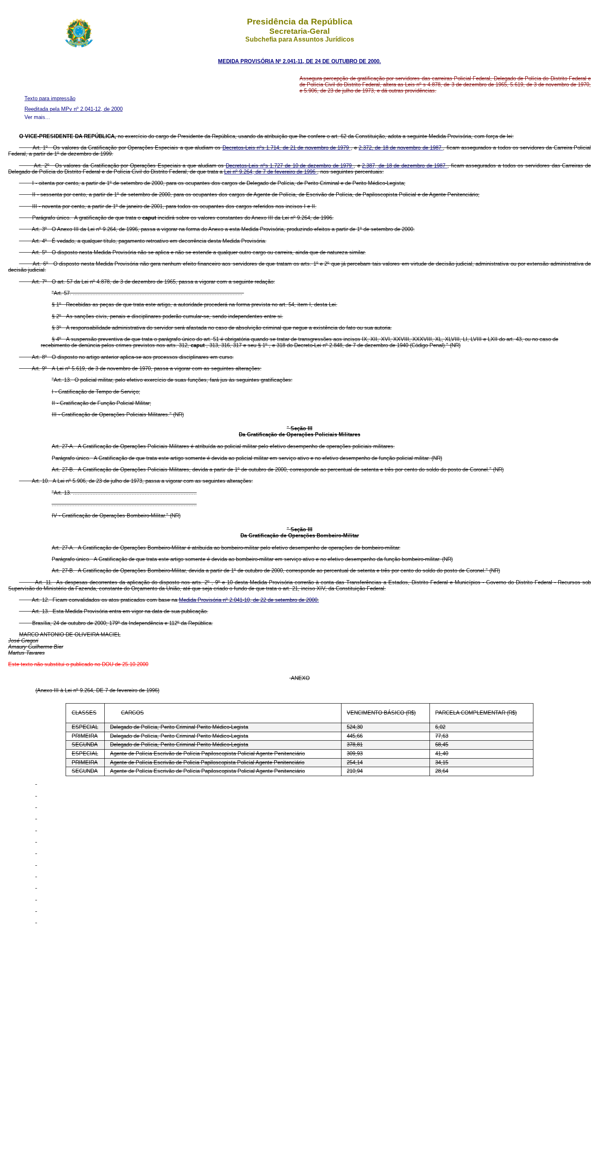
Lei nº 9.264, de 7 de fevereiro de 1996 (270, 172)
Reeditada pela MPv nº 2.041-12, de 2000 (73, 109)
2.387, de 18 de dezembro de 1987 (404, 166)
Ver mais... (37, 117)
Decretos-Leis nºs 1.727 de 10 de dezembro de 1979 (290, 166)
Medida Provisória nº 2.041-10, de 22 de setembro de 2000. (249, 600)
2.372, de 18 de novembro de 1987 (401, 148)
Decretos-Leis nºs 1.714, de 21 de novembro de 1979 (286, 148)
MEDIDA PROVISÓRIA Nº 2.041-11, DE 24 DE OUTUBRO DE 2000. (299, 61)
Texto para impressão (49, 98)
